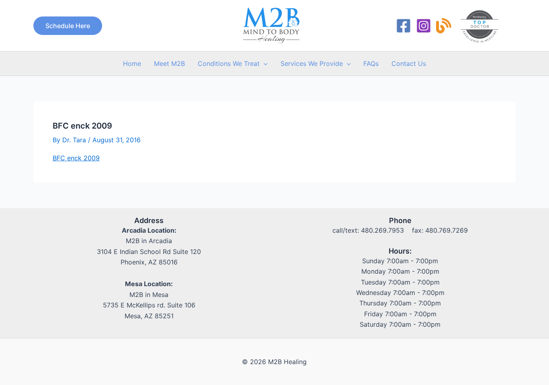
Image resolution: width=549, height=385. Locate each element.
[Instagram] (423, 25)
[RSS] (443, 25)
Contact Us (408, 63)
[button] (67, 25)
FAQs (371, 63)
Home (132, 63)
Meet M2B (169, 63)
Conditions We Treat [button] (229, 63)
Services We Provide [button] (312, 63)
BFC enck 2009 (76, 158)
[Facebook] (403, 25)
